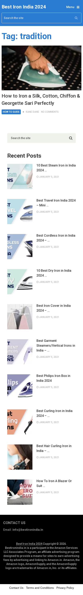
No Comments (50, 111)
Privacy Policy (65, 587)
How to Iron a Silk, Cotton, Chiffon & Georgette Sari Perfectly (41, 99)
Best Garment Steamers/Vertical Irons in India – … (55, 345)
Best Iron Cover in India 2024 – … (53, 308)
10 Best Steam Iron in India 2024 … (56, 167)
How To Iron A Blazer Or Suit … (54, 483)
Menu (70, 7)
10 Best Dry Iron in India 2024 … (53, 273)
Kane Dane (32, 111)
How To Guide (11, 111)
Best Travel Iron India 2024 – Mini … (56, 203)
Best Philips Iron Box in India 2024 (53, 378)
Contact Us (16, 587)
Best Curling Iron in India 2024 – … (54, 413)
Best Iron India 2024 (24, 6)
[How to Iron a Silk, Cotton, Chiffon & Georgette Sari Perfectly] (41, 68)
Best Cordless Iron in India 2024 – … (55, 238)
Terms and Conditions (40, 587)
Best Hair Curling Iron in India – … (54, 448)
